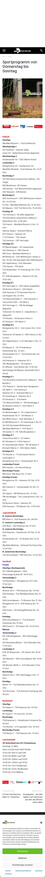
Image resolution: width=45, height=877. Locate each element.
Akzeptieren (22, 851)
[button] (41, 822)
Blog (9, 56)
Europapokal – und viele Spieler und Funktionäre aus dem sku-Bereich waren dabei (32, 798)
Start (4, 56)
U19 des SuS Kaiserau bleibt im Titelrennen (11, 795)
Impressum (38, 870)
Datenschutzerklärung (23, 870)
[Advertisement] (22, 23)
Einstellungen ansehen (22, 865)
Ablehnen (22, 858)
